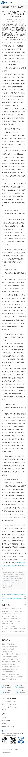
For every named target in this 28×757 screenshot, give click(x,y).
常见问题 (14, 704)
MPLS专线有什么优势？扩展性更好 (12, 659)
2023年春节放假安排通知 (9, 679)
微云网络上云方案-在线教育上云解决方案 (13, 628)
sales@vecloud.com (8, 726)
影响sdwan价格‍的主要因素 (9, 664)
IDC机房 (4, 709)
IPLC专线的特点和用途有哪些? (10, 669)
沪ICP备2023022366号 (6, 752)
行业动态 (20, 7)
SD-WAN (4, 704)
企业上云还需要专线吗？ (9, 626)
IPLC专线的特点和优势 (8, 671)
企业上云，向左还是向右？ (9, 616)
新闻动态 (13, 7)
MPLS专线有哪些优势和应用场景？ (12, 661)
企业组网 (8, 566)
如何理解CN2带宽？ (7, 651)
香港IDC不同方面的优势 (9, 644)
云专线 (3, 707)
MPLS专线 (18, 562)
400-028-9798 (6, 720)
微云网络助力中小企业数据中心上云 (12, 608)
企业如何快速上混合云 (8, 623)
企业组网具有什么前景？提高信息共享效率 (14, 654)
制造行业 (9, 704)
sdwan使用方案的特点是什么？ (10, 674)
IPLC (13, 566)
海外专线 (21, 566)
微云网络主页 (5, 7)
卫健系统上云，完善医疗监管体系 (11, 618)
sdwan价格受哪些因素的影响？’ (10, 666)
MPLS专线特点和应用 (8, 649)
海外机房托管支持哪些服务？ (10, 656)
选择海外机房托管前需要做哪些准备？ (12, 676)
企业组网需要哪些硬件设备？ (10, 646)
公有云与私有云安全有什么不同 (11, 621)
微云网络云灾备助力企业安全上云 (11, 613)
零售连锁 (9, 701)
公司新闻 (14, 707)
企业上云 (10, 585)
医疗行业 (9, 707)
